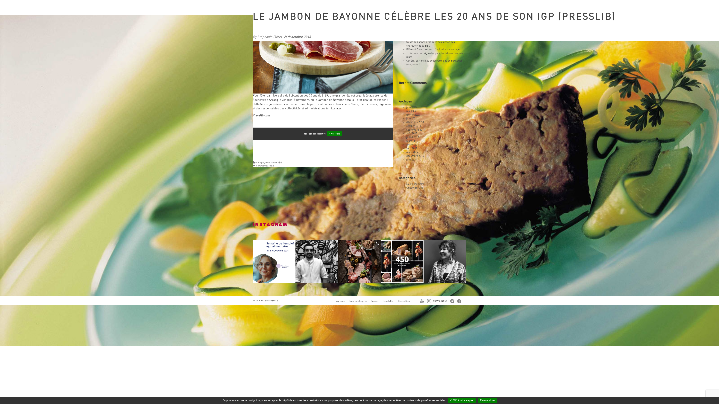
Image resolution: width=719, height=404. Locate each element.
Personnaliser (487, 400)
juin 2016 (411, 159)
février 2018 (413, 144)
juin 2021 (411, 118)
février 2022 (413, 114)
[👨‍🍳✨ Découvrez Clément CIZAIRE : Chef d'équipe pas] (316, 261)
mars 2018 (412, 140)
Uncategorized (414, 187)
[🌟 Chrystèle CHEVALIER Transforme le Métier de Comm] (445, 261)
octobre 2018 (413, 125)
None (271, 165)
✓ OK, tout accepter (462, 400)
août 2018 (411, 133)
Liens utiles (404, 301)
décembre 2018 (415, 122)
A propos (340, 301)
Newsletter (388, 301)
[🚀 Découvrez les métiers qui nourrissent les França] (274, 261)
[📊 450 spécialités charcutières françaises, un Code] (402, 261)
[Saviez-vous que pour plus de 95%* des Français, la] (359, 261)
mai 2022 (411, 110)
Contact (374, 301)
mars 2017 (412, 152)
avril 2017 (411, 148)
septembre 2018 (415, 129)
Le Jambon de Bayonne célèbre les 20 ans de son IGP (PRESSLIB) (434, 16)
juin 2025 (411, 107)
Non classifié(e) (274, 162)
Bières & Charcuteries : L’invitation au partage (432, 49)
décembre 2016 (415, 155)
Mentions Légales (358, 301)
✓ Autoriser (334, 133)
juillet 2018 (412, 137)
